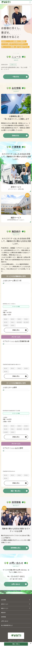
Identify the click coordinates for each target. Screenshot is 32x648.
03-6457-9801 (18, 576)
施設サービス (4, 608)
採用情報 (3, 616)
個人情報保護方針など (7, 625)
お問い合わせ (4, 621)
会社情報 (3, 599)
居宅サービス (4, 604)
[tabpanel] (16, 27)
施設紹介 (3, 612)
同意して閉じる (16, 644)
